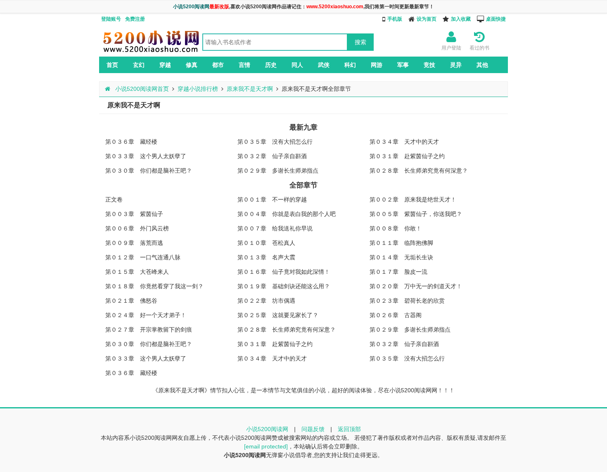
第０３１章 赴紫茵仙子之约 (407, 156)
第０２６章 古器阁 (396, 315)
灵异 (456, 65)
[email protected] (266, 446)
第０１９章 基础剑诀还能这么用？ (283, 286)
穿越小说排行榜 (198, 88)
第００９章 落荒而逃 (134, 243)
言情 (244, 65)
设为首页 (426, 19)
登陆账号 (111, 19)
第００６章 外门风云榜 (137, 228)
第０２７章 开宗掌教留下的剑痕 (148, 329)
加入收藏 (461, 19)
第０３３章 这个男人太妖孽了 (145, 156)
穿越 (165, 65)
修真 (191, 65)
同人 (297, 65)
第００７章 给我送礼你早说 (275, 228)
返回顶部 (349, 429)
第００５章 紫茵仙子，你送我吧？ (416, 214)
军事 (403, 65)
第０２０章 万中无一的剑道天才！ (416, 286)
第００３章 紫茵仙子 (134, 214)
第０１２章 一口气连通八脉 (142, 257)
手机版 (394, 19)
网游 (376, 65)
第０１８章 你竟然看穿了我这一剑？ (154, 286)
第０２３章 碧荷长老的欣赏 (407, 300)
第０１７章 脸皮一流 (398, 271)
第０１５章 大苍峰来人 (137, 271)
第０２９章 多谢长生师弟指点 (277, 170)
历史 (271, 65)
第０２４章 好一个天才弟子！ (145, 315)
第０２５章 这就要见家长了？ (277, 315)
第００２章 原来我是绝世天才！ (413, 199)
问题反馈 (313, 429)
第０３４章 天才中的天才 (404, 141)
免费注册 (135, 19)
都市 (218, 65)
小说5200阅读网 (267, 429)
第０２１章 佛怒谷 (131, 300)
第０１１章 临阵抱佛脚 (401, 243)
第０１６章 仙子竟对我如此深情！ (283, 271)
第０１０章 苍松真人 (266, 243)
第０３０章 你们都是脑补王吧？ (148, 170)
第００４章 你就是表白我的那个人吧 (286, 214)
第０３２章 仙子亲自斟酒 (272, 156)
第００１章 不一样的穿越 (272, 199)
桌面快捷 (496, 19)
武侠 (324, 65)
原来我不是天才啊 (250, 88)
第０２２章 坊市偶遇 (266, 300)
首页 (112, 65)
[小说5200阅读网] (150, 52)
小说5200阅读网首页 (141, 88)
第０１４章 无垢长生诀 (401, 257)
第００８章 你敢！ (396, 228)
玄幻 (139, 65)
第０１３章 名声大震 (266, 257)
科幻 (350, 65)
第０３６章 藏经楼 (131, 141)
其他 (482, 65)
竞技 (429, 65)
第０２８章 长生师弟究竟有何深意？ (419, 170)
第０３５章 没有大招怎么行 (275, 141)
